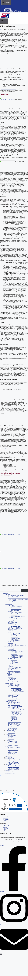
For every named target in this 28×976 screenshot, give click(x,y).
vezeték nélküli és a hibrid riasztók (8, 89)
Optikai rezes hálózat (12, 600)
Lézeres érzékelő (11, 754)
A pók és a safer (14, 743)
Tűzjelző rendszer (9, 701)
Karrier (4, 829)
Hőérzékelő (13, 715)
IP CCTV (10, 631)
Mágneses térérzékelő (12, 752)
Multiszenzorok (14, 718)
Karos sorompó (11, 731)
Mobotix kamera (14, 639)
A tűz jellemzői (11, 703)
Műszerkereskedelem (9, 772)
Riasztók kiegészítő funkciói (14, 670)
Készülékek (10, 736)
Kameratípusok (14, 614)
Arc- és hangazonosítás (16, 690)
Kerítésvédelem (11, 753)
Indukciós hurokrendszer (13, 763)
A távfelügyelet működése (13, 766)
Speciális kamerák (12, 644)
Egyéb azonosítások (15, 692)
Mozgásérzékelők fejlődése (16, 656)
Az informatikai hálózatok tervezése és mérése (18, 597)
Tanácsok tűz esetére (12, 729)
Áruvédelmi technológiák (13, 741)
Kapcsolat (5, 820)
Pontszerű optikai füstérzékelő (17, 709)
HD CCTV (10, 630)
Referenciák (5, 828)
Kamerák (10, 611)
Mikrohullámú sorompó (13, 749)
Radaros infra (14, 653)
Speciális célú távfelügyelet (14, 768)
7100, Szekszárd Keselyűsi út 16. (11, 10)
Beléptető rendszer (9, 682)
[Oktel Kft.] (5, 17)
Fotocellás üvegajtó (12, 678)
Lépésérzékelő (11, 751)
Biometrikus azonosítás (13, 686)
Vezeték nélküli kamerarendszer (15, 628)
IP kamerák (13, 634)
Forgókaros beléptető (12, 696)
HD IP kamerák (14, 636)
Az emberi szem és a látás (16, 606)
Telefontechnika (8, 734)
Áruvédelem (8, 740)
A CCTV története (15, 610)
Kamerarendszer (8, 603)
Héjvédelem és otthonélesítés (14, 667)
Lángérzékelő (14, 716)
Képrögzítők (11, 623)
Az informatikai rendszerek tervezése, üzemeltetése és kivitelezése (16, 596)
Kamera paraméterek (15, 613)
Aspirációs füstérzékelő (16, 714)
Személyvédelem (14, 662)
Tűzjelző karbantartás (12, 726)
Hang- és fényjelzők (12, 663)
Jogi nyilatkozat (6, 819)
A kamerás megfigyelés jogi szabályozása (17, 645)
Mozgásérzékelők (12, 650)
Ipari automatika (8, 757)
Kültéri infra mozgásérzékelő (14, 747)
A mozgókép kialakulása (16, 608)
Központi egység (11, 647)
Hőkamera (10, 642)
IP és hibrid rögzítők (15, 640)
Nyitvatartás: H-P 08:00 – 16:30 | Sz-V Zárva (14, 11)
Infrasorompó (11, 748)
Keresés (1, 587)
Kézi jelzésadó (14, 719)
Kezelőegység (11, 648)
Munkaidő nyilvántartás (13, 695)
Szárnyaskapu (11, 675)
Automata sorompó (9, 730)
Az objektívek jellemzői (16, 618)
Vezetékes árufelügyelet (13, 744)
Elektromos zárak (12, 699)
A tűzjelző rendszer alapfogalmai (15, 706)
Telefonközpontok (12, 735)
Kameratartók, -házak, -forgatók (18, 616)
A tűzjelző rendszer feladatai (14, 704)
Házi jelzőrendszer (12, 771)
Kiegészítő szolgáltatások (13, 769)
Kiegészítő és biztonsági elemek (15, 681)
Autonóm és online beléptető (14, 684)
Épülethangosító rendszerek (14, 759)
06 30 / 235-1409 (8, 9)
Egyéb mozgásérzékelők (16, 657)
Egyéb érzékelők (11, 658)
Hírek (4, 830)
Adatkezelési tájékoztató (8, 816)
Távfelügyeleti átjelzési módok (14, 765)
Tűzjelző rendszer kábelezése (14, 721)
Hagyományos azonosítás (13, 685)
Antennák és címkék (12, 742)
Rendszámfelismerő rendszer (14, 698)
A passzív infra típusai (15, 652)
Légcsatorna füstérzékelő (16, 713)
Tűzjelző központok (15, 708)
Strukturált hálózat (12, 601)
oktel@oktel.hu (8, 6)
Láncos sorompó (11, 732)
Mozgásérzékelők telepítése (17, 655)
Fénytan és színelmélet (16, 607)
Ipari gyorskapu (11, 679)
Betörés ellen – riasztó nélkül (14, 672)
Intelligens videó (11, 641)
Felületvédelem (14, 659)
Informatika (7, 594)
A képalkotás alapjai (12, 605)
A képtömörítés (14, 624)
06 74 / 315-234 (8, 8)
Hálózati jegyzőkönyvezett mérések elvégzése (18, 599)
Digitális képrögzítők (15, 625)
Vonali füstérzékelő (15, 712)
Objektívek (10, 617)
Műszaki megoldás (12, 760)
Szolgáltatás (5, 593)
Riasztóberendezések (9, 646)
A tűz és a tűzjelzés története (14, 702)
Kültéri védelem (8, 746)
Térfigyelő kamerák (12, 629)
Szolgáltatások (6, 825)
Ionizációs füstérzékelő (16, 710)
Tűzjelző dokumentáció (13, 723)
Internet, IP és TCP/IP (15, 633)
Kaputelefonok (11, 737)
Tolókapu (10, 674)
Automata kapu (8, 673)
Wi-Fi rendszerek (11, 602)
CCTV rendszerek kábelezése (14, 627)
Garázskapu (10, 676)
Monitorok (10, 620)
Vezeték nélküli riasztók (13, 668)
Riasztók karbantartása (13, 669)
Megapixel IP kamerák (16, 635)
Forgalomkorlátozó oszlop (13, 697)
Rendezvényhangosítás (13, 761)
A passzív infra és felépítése (17, 651)
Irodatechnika (11, 738)
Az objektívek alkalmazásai (17, 619)
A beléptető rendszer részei (14, 693)
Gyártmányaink (8, 755)
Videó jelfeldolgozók (12, 622)
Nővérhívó (7, 770)
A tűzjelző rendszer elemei (13, 707)
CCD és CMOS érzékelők (16, 612)
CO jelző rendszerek (12, 727)
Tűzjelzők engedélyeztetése (14, 724)
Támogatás (5, 826)
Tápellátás (10, 664)
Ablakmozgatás (11, 680)
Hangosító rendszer (9, 758)
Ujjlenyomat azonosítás (16, 687)
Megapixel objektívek (15, 637)
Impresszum (5, 817)
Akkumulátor (11, 665)
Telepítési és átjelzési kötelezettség (15, 725)
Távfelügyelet (8, 764)
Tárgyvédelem (14, 661)
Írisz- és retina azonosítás (16, 689)
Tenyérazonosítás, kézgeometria (18, 691)
